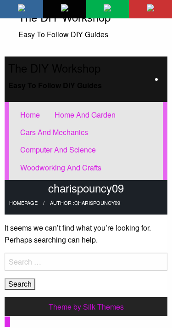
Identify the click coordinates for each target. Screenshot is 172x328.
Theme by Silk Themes (86, 306)
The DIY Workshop (54, 68)
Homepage (23, 202)
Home (30, 114)
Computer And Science (58, 149)
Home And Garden (85, 114)
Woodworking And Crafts (60, 167)
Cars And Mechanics (54, 132)
